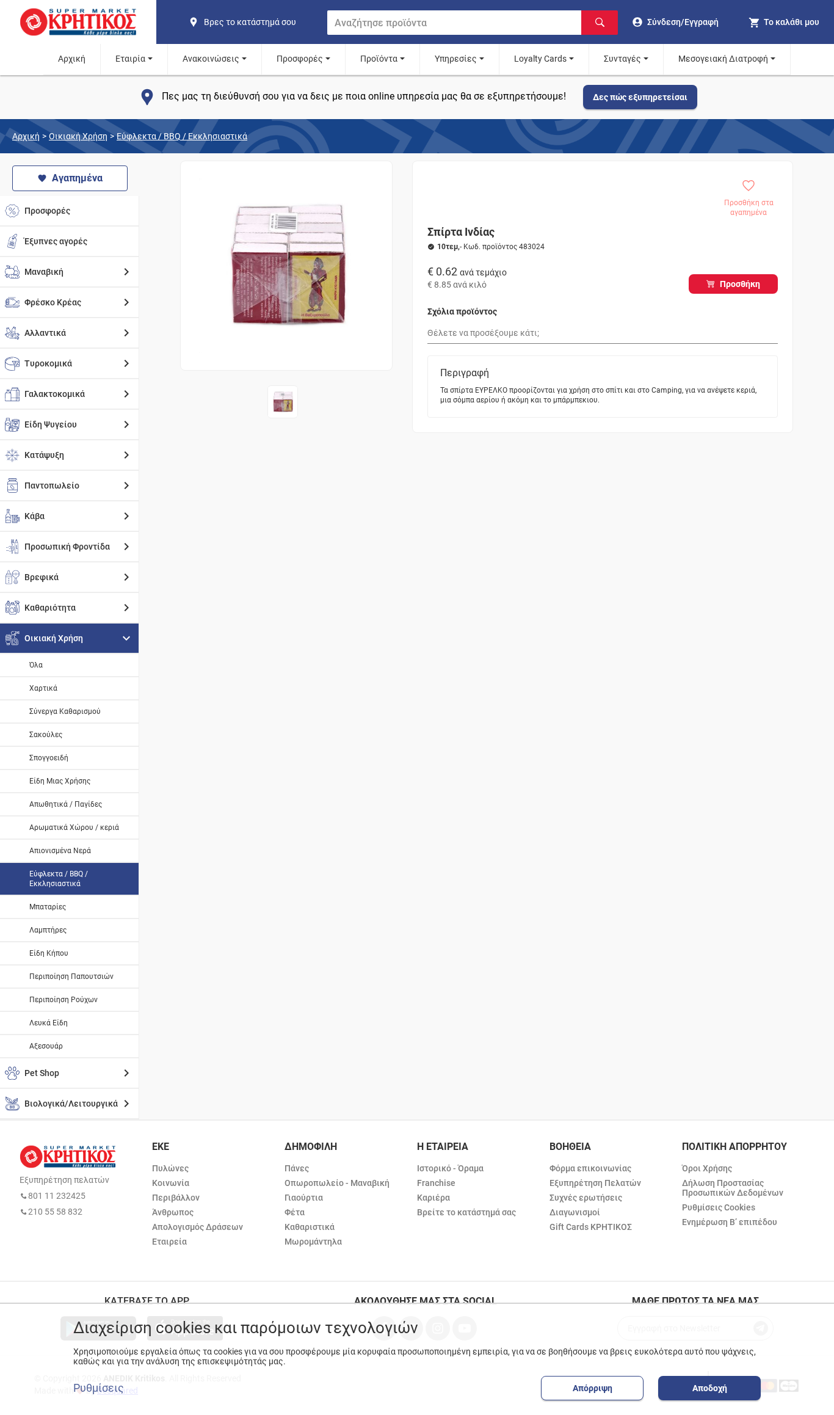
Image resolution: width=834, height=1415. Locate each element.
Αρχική (71, 59)
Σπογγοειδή (48, 758)
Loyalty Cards (540, 59)
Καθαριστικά (310, 1227)
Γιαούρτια (304, 1197)
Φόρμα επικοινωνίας (590, 1168)
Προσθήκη (740, 284)
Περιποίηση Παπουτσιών (71, 976)
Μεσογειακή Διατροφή (723, 59)
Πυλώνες (170, 1168)
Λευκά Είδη (48, 1023)
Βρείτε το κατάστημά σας (466, 1212)
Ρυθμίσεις (98, 1388)
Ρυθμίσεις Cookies (718, 1207)
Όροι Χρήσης (707, 1168)
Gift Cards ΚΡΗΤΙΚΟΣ (590, 1227)
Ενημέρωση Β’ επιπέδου (729, 1222)
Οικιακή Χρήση (78, 136)
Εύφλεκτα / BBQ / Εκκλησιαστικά (182, 136)
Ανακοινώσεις (211, 59)
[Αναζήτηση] (599, 22)
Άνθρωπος (173, 1212)
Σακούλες (45, 734)
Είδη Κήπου (48, 953)
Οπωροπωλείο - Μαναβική (337, 1183)
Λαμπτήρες (48, 930)
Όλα (36, 665)
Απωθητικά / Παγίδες (65, 804)
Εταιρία (130, 59)
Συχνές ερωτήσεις (585, 1197)
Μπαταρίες (47, 907)
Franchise (436, 1183)
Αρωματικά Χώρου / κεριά (74, 827)
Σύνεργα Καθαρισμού (65, 711)
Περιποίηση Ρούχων (63, 999)
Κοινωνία (170, 1183)
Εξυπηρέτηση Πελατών (595, 1183)
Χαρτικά (43, 688)
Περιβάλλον (176, 1197)
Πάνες (297, 1168)
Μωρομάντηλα (313, 1241)
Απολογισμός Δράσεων (197, 1227)
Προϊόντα (378, 59)
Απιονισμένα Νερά (60, 850)
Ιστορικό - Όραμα (450, 1168)
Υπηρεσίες (456, 59)
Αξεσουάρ (46, 1046)
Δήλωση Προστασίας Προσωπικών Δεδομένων (732, 1188)
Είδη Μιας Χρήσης (59, 781)
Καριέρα (433, 1197)
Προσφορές (300, 59)
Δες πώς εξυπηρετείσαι (640, 97)
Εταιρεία (169, 1241)
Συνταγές (622, 59)
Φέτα (295, 1212)
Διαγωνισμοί (574, 1212)
